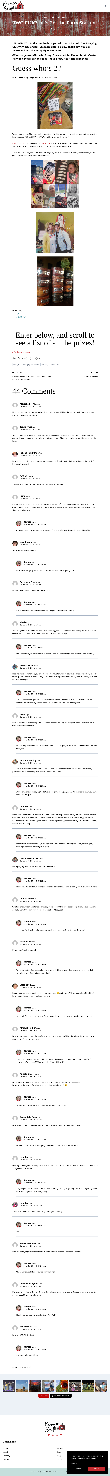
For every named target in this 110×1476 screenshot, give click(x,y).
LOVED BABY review (89, 374)
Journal (60, 1448)
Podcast (6, 1459)
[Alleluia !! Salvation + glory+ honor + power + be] (35, 1386)
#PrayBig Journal (59, 17)
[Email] (39, 358)
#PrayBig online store (31, 365)
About (5, 1452)
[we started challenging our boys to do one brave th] (9, 1386)
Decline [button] (79, 1469)
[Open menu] (105, 6)
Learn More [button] (75, 1463)
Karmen (56, 29)
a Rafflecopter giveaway (22, 352)
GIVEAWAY (55, 365)
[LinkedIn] (35, 358)
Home (5, 1448)
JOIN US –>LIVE (18, 143)
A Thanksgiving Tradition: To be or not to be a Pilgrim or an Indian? (31, 375)
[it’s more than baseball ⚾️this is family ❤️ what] (88, 1386)
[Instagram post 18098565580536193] (101, 1386)
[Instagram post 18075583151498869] (62, 1386)
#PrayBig (16, 365)
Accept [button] (96, 1469)
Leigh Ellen (25, 984)
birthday (44, 365)
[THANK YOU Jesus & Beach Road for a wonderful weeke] (75, 1386)
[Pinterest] (31, 358)
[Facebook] (24, 358)
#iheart (47, 17)
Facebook (46, 143)
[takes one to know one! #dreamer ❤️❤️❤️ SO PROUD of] (48, 1386)
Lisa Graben (26, 542)
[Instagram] (53, 1435)
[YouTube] (61, 1435)
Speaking (6, 1455)
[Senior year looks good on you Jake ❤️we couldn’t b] (22, 1386)
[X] (27, 358)
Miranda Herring (28, 760)
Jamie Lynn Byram (29, 1283)
